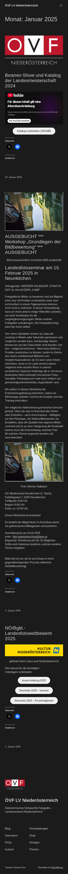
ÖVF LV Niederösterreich (21, 5)
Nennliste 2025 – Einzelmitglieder (34, 700)
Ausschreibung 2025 (34, 680)
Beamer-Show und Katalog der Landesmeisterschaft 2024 (33, 80)
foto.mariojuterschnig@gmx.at (30, 536)
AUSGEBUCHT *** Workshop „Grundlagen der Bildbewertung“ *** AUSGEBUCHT (33, 244)
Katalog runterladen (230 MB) (34, 130)
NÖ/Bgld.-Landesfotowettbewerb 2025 (28, 633)
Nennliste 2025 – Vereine (34, 690)
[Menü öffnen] (61, 5)
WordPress (57, 867)
